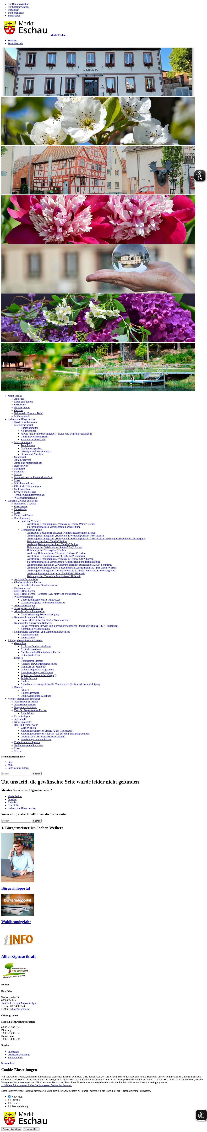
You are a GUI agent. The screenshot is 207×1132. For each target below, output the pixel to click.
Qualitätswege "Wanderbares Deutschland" (43, 736)
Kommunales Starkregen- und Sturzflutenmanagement (42, 631)
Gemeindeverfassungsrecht (34, 436)
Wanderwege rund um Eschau (36, 739)
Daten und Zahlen (23, 401)
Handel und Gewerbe (25, 503)
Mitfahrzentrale (22, 416)
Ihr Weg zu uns (22, 407)
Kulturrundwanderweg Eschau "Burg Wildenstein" (47, 730)
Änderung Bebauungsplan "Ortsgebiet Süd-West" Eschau (56, 553)
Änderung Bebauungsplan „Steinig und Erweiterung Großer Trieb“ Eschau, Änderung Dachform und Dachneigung (86, 538)
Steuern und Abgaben (32, 454)
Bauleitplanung (22, 518)
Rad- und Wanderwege (26, 724)
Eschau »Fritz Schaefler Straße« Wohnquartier (44, 620)
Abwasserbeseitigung (25, 605)
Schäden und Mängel (25, 492)
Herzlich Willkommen (25, 422)
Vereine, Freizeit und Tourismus (24, 698)
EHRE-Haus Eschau (24, 591)
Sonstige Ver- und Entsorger (28, 608)
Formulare (19, 468)
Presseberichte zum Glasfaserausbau (39, 585)
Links (17, 480)
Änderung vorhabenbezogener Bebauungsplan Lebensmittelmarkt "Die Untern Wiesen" (72, 567)
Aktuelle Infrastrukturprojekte (29, 611)
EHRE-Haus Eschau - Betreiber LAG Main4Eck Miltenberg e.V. (47, 593)
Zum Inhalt (13, 9)
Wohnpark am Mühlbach (33, 666)
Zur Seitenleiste (16, 12)
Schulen (25, 690)
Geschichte (20, 404)
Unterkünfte (20, 509)
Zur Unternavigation (18, 7)
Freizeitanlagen (22, 716)
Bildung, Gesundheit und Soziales (25, 640)
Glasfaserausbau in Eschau (28, 582)
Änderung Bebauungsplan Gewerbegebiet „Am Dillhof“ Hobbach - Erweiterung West (71, 570)
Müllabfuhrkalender (24, 483)
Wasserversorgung (23, 596)
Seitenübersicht (15, 43)
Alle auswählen (31, 1129)
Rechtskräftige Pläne (31, 529)
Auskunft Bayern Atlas (26, 579)
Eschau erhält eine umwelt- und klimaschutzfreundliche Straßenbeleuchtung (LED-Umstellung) (69, 625)
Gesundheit (20, 643)
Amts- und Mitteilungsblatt (28, 462)
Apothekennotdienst (31, 649)
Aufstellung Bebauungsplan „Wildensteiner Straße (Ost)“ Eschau (60, 559)
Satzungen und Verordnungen (36, 451)
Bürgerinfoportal (29, 427)
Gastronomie (20, 506)
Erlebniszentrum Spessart (27, 742)
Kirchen (25, 681)
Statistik (16, 1100)
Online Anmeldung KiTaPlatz (36, 695)
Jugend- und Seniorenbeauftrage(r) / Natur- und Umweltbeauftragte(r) (56, 433)
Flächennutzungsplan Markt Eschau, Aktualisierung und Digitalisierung (63, 561)
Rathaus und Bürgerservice (21, 419)
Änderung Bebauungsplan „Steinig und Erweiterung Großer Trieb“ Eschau (65, 535)
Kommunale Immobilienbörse (29, 617)
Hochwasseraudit (29, 634)
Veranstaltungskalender (26, 701)
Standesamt (20, 457)
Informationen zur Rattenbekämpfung (33, 477)
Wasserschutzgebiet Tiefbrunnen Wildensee (43, 602)
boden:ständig (28, 637)
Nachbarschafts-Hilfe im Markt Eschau (40, 652)
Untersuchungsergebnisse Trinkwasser (40, 599)
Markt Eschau (15, 395)
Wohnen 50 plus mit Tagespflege (37, 669)
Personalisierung (20, 1106)
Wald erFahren (28, 727)
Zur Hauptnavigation (18, 4)
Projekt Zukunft (29, 678)
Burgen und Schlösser (25, 707)
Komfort (16, 1103)
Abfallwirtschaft (22, 459)
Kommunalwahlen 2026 (33, 439)
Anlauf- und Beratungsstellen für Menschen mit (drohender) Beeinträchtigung (60, 684)
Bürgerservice (21, 465)
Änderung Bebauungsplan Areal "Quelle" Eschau (52, 544)
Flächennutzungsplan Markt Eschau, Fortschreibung (53, 526)
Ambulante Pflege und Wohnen (37, 672)
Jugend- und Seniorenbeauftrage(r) (38, 675)
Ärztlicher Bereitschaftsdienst (36, 646)
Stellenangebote (22, 489)
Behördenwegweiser (31, 448)
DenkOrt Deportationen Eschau (30, 710)
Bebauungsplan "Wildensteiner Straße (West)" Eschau (54, 547)
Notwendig (17, 1096)
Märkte (18, 474)
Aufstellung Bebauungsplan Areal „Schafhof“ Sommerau (56, 556)
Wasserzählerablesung (25, 497)
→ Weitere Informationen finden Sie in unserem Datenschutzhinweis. (36, 1085)
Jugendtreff (20, 719)
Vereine (18, 751)
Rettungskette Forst (30, 655)
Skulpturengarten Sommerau (28, 745)
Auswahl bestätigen (12, 1129)
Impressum (13, 1051)
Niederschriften (28, 430)
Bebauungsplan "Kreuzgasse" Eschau (46, 550)
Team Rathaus (28, 445)
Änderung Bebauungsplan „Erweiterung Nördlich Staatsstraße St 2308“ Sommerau (69, 564)
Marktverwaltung (23, 442)
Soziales (18, 658)
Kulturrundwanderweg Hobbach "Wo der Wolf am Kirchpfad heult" (55, 733)
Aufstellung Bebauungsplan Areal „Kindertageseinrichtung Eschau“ (62, 532)
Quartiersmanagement (32, 660)
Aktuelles (19, 398)
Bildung (18, 687)
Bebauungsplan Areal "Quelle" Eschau (47, 541)
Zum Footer (14, 15)
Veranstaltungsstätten (25, 704)
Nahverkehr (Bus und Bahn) (28, 413)
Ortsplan (18, 410)
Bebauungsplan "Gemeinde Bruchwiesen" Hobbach (54, 576)
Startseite (12, 40)
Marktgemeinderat (23, 425)
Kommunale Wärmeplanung (35, 628)
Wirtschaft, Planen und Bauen (23, 500)
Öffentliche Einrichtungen (27, 486)
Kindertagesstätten (30, 692)
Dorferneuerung (22, 588)
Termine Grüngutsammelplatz (29, 494)
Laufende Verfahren (31, 521)
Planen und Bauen (23, 515)
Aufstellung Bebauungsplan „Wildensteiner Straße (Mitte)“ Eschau (61, 524)
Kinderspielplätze (23, 722)
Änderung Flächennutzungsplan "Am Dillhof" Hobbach (56, 573)
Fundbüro (19, 471)
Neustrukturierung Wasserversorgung (40, 614)
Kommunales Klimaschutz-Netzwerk (33, 623)
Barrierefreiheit (15, 1057)
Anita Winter (27, 713)
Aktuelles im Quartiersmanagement (39, 663)
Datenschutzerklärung (19, 1054)
